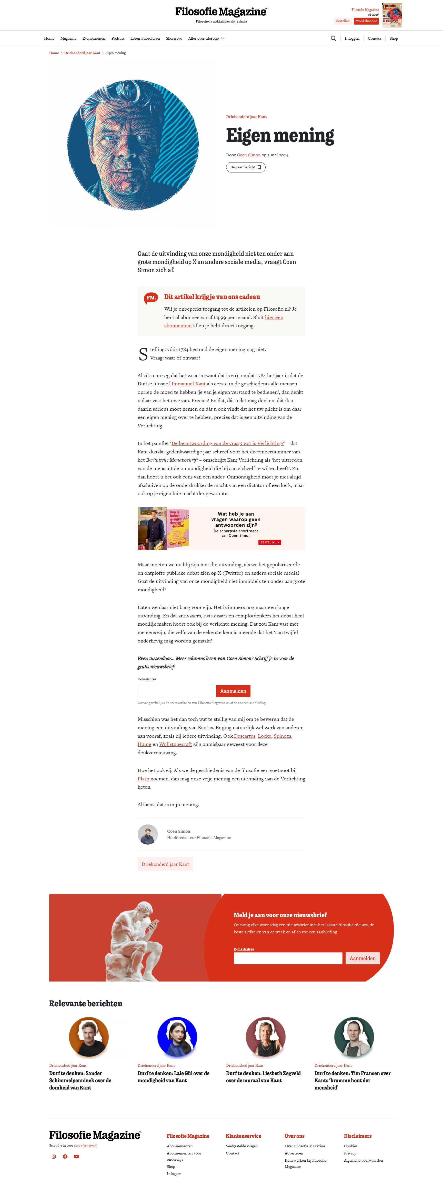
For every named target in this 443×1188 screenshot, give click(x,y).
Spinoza (282, 735)
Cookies (350, 1146)
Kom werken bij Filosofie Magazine (305, 1163)
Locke (264, 735)
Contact (374, 38)
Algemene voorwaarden (363, 1160)
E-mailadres (147, 679)
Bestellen (343, 20)
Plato (143, 778)
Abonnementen (180, 1146)
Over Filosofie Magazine (305, 1146)
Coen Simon (249, 155)
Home (54, 52)
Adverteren (294, 1153)
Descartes (244, 735)
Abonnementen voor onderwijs (184, 1156)
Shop (394, 38)
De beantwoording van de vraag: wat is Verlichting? (228, 443)
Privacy (350, 1153)
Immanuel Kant (189, 383)
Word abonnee (366, 20)
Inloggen (174, 1173)
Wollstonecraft (175, 744)
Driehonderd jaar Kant (82, 52)
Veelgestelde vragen (242, 1146)
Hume (144, 744)
